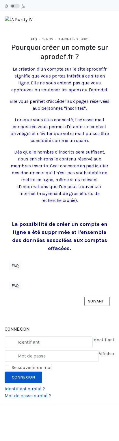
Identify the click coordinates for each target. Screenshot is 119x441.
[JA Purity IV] (19, 19)
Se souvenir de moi (32, 367)
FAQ (34, 39)
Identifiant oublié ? (25, 388)
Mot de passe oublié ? (28, 395)
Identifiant (103, 339)
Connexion (23, 377)
